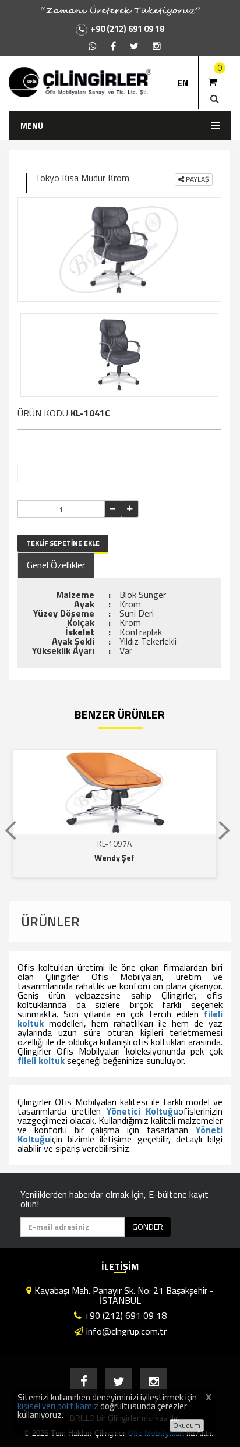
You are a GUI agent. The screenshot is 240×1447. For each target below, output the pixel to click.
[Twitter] (134, 46)
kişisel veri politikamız (57, 1406)
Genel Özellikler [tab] (56, 565)
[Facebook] (113, 46)
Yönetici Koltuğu (142, 1111)
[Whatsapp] (93, 46)
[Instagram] (157, 46)
